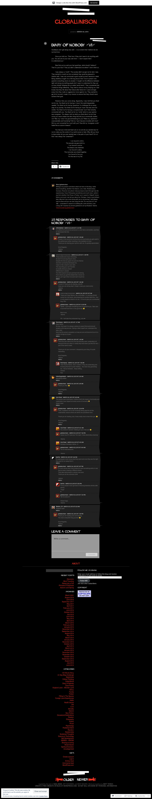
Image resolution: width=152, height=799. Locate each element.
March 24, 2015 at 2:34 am (75, 376)
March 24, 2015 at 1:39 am (75, 237)
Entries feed (69, 761)
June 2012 (70, 665)
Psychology (70, 725)
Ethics (72, 690)
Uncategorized (69, 749)
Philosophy (70, 719)
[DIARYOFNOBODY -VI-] (73, 44)
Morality (71, 709)
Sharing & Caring (68, 742)
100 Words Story (68, 673)
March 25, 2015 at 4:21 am (76, 428)
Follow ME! (84, 580)
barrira (58, 457)
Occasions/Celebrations (65, 715)
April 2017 (70, 606)
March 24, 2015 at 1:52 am (76, 363)
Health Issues (69, 702)
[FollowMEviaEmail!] (87, 570)
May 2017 (70, 604)
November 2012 (68, 654)
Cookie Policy (43, 796)
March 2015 (69, 623)
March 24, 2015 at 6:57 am (84, 293)
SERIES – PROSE (67, 740)
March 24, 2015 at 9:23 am (71, 397)
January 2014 (69, 640)
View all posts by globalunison (65, 208)
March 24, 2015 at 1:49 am (75, 339)
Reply (58, 234)
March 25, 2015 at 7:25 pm (75, 514)
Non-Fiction (70, 713)
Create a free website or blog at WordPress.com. (56, 786)
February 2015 (68, 625)
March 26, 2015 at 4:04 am (77, 447)
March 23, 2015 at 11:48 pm (80, 255)
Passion (71, 717)
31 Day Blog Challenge (66, 675)
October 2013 (69, 644)
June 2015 (70, 616)
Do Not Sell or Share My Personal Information (97, 786)
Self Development (67, 738)
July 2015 (70, 614)
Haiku (72, 700)
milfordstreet (59, 228)
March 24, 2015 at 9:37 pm (75, 466)
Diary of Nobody (38, 48)
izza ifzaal (59, 397)
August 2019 (69, 597)
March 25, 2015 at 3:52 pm (74, 483)
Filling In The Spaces (66, 696)
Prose (72, 723)
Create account (68, 757)
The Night (64, 779)
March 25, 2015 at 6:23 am (72, 506)
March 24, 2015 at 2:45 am (75, 383)
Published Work (68, 728)
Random (71, 730)
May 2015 (70, 618)
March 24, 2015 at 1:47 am (72, 322)
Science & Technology (66, 736)
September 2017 (68, 602)
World (40, 52)
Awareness (70, 677)
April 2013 (70, 646)
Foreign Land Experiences (64, 698)
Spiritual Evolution (67, 747)
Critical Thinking (68, 679)
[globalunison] (76, 21)
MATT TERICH (108, 784)
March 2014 (69, 637)
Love (72, 706)
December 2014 (68, 629)
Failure (36, 50)
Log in (71, 759)
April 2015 (70, 621)
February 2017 (68, 608)
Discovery (70, 579)
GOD (40, 50)
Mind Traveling (68, 581)
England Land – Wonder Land (63, 687)
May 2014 (70, 635)
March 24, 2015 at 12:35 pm (77, 304)
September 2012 (68, 659)
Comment (91, 554)
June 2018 (70, 599)
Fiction (71, 694)
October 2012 (69, 656)
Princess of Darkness (66, 585)
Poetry (71, 721)
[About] (76, 563)
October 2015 (69, 612)
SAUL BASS (58, 784)
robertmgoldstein (61, 376)
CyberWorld (69, 681)
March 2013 (69, 648)
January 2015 (69, 627)
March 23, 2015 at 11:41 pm (73, 228)
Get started (93, 3)
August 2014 (69, 633)
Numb (87, 779)
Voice (36, 52)
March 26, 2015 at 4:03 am (76, 442)
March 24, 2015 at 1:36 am (75, 282)
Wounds (40, 55)
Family (71, 692)
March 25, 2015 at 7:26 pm (77, 433)
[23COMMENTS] (57, 178)
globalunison (39, 45)
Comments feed (68, 763)
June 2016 (70, 610)
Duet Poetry (69, 685)
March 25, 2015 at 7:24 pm (77, 495)
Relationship (69, 732)
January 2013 (69, 650)
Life (26, 52)
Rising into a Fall (68, 583)
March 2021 (69, 595)
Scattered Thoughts (67, 734)
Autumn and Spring (67, 587)
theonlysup (59, 322)
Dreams (31, 50)
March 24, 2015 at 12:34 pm (75, 408)
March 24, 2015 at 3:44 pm (69, 457)
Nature (71, 711)
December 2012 (68, 652)
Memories (31, 52)
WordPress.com (68, 765)
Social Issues (69, 745)
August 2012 (69, 661)
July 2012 (70, 663)
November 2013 (68, 642)
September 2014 (68, 631)
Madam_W (59, 506)
